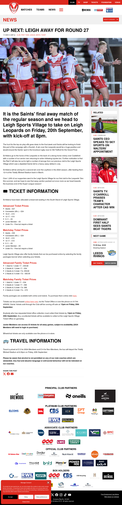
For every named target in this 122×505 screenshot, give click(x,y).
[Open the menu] (61, 10)
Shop (85, 2)
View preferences (41, 497)
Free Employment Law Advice (110, 494)
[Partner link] (17, 396)
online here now (31, 301)
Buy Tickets (97, 263)
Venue (117, 2)
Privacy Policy (26, 501)
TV (79, 2)
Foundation (106, 2)
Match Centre (110, 263)
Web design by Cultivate (111, 497)
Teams (40, 9)
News (52, 9)
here (75, 295)
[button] (48, 483)
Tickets (94, 2)
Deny (26, 497)
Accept (10, 497)
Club (72, 2)
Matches (26, 9)
